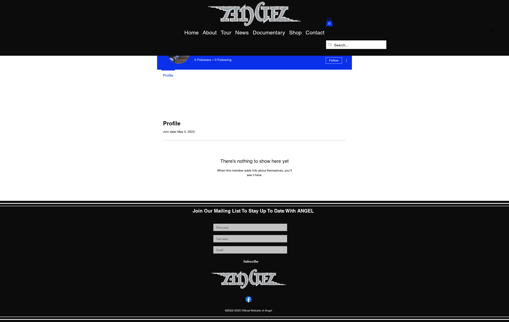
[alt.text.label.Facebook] (491, 31)
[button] (329, 22)
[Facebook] (249, 299)
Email (216, 245)
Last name (218, 234)
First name (218, 222)
